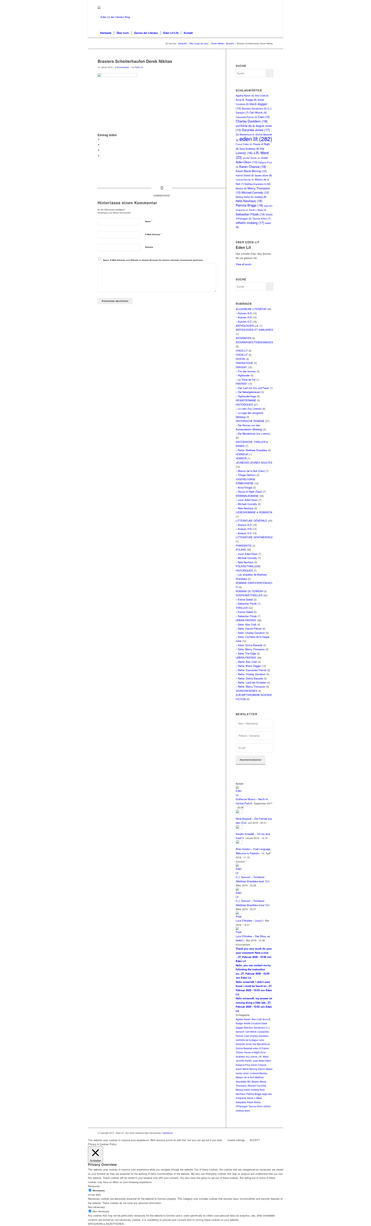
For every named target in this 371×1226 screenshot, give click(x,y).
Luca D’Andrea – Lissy (248, 920)
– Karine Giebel (244, 599)
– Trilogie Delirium (246, 475)
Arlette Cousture (252, 1023)
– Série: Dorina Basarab (249, 645)
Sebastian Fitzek (250, 214)
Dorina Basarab (244, 1048)
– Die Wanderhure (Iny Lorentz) (253, 433)
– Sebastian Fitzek (246, 603)
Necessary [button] (94, 1186)
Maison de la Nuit (245, 1077)
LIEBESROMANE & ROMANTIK (254, 512)
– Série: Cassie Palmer (249, 628)
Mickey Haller (245, 196)
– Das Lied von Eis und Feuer (252, 388)
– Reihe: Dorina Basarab (249, 678)
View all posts (243, 264)
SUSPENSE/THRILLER (249, 595)
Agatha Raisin (245, 95)
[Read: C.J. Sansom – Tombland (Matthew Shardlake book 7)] (239, 873)
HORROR (241, 458)
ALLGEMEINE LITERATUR (251, 309)
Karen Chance (252, 166)
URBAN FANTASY (246, 620)
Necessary (99, 1190)
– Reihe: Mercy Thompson (250, 686)
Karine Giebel (245, 175)
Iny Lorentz (250, 150)
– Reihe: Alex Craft (246, 662)
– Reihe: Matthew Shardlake (251, 450)
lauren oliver (263, 175)
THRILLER (242, 608)
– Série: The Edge (246, 653)
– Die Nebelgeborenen (248, 392)
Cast (264, 117)
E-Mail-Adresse (153, 234)
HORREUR (242, 454)
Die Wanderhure (261, 1044)
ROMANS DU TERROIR (249, 591)
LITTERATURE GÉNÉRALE (251, 520)
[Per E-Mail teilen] (102, 156)
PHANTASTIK (244, 545)
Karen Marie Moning (251, 171)
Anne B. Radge (246, 100)
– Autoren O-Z (244, 321)
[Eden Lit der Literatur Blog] (114, 17)
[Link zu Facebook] (270, 3)
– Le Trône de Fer (245, 379)
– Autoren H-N (244, 317)
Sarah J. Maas (257, 209)
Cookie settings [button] (236, 1140)
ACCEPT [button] (255, 1140)
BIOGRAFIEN (243, 338)
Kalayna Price (243, 1064)
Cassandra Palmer (246, 117)
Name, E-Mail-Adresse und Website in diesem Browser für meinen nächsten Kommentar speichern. (153, 260)
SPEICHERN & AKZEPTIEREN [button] (106, 1224)
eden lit (255, 138)
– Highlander (243, 375)
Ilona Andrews (249, 148)
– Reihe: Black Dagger (248, 666)
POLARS (241, 549)
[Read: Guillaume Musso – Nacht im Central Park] (239, 795)
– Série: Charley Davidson (250, 633)
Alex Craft (262, 95)
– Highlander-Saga (246, 396)
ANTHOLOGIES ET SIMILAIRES (254, 329)
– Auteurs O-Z (244, 533)
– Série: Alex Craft (246, 624)
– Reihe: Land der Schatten (251, 682)
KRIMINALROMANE (247, 496)
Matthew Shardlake (255, 183)
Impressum (167, 1132)
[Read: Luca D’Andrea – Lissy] (239, 916)
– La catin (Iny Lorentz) (249, 408)
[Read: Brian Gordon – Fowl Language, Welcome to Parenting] (239, 843)
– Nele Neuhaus (245, 508)
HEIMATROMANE (246, 400)
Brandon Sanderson (254, 108)
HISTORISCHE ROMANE (250, 421)
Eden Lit (139, 67)
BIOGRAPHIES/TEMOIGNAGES (254, 342)
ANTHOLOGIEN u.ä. (247, 325)
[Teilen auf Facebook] (102, 139)
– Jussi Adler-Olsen (247, 500)
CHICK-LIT (242, 350)
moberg (260, 197)
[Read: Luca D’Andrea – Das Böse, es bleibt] (239, 932)
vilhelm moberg (250, 222)
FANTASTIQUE (244, 363)
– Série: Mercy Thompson (250, 649)
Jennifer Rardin (251, 157)
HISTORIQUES (244, 404)
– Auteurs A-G (244, 525)
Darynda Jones (256, 129)
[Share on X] (102, 145)
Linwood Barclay (245, 179)
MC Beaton (253, 1081)
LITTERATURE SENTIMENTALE (254, 537)
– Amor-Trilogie (244, 487)
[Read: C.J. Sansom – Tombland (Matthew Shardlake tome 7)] (239, 897)
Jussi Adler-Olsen (252, 159)
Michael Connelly (255, 192)
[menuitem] (106, 33)
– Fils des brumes (246, 371)
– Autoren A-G (244, 313)
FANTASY (241, 367)
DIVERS (240, 359)
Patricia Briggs (249, 205)
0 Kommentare (122, 67)
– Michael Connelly (246, 504)
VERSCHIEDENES (246, 691)
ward (247, 1110)
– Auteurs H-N (244, 529)
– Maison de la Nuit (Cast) (250, 471)
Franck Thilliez (244, 144)
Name (148, 221)
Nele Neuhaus (249, 200)
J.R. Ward (263, 1056)
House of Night (252, 1052)
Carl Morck (258, 112)
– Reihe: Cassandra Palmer (251, 670)
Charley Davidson (252, 121)
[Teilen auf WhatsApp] (102, 150)
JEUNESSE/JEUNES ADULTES (254, 462)
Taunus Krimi (261, 218)
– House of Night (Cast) (249, 491)
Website (149, 247)
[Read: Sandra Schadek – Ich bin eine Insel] (239, 828)
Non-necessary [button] (96, 1207)
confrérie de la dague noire (250, 1039)
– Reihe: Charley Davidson (250, 674)
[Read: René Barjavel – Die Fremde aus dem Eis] (239, 812)
